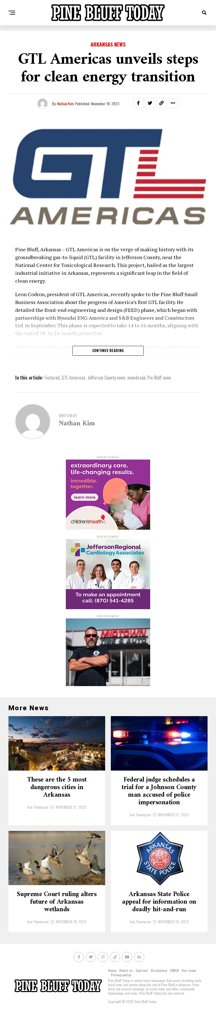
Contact (142, 970)
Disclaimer (159, 970)
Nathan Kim (65, 103)
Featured (52, 377)
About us (126, 970)
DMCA (174, 970)
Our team (189, 970)
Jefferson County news (106, 377)
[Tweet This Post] (150, 103)
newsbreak (136, 377)
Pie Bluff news (159, 377)
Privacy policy (121, 974)
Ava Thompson (37, 807)
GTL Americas (74, 377)
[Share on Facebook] (138, 103)
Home (112, 970)
